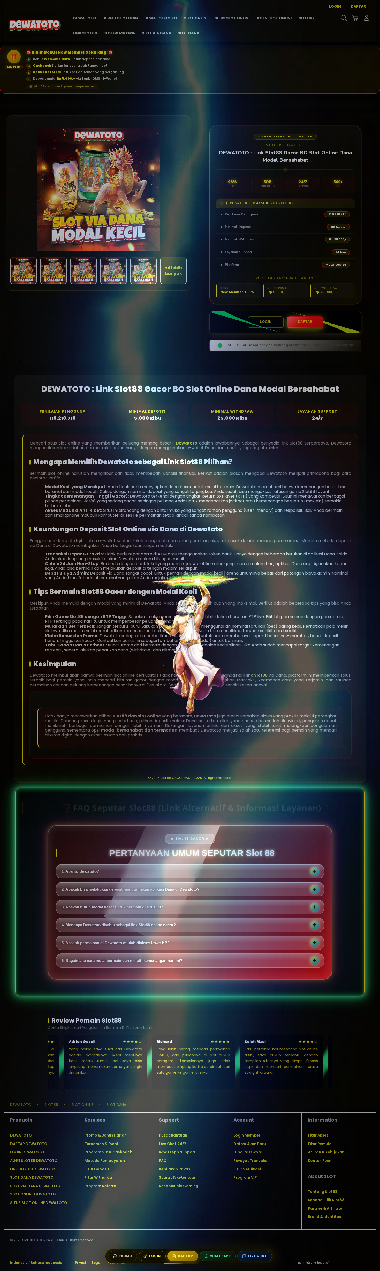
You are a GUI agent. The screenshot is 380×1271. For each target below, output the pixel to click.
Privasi (80, 1262)
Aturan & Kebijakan (326, 1152)
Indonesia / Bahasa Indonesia (36, 1262)
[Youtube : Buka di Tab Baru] (367, 1263)
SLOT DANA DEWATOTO (32, 1177)
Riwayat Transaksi (250, 1160)
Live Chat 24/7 (172, 1143)
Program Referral (101, 1186)
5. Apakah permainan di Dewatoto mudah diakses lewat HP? (116, 943)
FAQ (163, 1160)
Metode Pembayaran (105, 1160)
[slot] (35, 25)
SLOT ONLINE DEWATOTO (33, 1194)
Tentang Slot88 (322, 1191)
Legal (96, 1262)
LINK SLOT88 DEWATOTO (32, 1169)
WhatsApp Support (177, 1152)
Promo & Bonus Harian (106, 1135)
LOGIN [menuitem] (335, 6)
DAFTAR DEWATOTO (28, 1143)
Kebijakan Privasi (175, 1169)
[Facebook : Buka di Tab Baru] (336, 1263)
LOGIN (266, 322)
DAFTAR (305, 322)
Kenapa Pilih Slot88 (326, 1199)
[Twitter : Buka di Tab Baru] (347, 1263)
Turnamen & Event (102, 1143)
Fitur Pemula (320, 1143)
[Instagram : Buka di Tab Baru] (357, 1263)
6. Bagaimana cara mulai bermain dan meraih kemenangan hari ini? (122, 960)
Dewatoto (186, 443)
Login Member (246, 1135)
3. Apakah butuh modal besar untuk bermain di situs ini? (112, 907)
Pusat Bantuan (173, 1135)
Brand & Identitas (324, 1216)
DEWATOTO (21, 1135)
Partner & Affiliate (325, 1208)
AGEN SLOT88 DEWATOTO (34, 1160)
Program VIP (245, 1177)
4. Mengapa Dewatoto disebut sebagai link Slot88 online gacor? (119, 925)
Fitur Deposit (97, 1169)
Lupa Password (247, 1152)
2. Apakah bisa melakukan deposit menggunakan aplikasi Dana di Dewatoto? (130, 889)
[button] (355, 17)
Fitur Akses (318, 1135)
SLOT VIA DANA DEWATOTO (35, 1186)
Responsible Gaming (178, 1186)
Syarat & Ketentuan (177, 1177)
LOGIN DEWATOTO (27, 1152)
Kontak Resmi (321, 1160)
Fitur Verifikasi (247, 1169)
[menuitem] (84, 18)
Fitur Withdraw (99, 1177)
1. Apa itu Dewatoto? (80, 871)
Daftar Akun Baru (249, 1143)
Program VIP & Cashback (108, 1152)
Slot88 (261, 675)
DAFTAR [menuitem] (358, 6)
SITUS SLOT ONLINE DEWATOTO (38, 1202)
